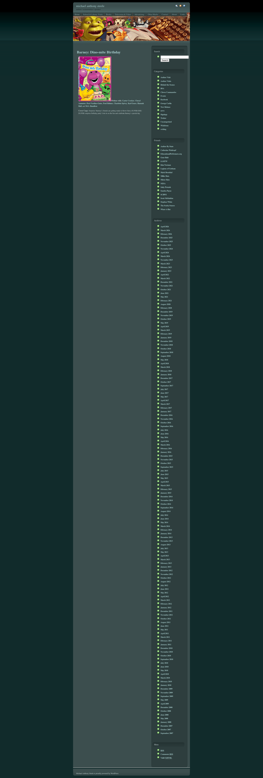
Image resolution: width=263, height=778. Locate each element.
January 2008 (166, 722)
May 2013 (164, 552)
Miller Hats (165, 176)
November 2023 (167, 259)
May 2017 (164, 396)
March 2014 (165, 526)
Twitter (163, 118)
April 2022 (165, 274)
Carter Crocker (128, 100)
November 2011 (167, 614)
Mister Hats (165, 179)
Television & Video (123, 14)
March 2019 (165, 330)
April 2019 (165, 326)
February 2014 (166, 529)
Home (77, 14)
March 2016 (165, 444)
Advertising (139, 14)
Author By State (167, 146)
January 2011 (166, 644)
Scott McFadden (167, 198)
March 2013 (165, 559)
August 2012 (165, 581)
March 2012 (165, 600)
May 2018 (164, 359)
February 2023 (166, 267)
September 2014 (167, 507)
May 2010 (164, 670)
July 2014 (164, 515)
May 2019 (164, 322)
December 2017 (166, 378)
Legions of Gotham (168, 168)
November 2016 (167, 419)
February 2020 (166, 307)
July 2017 (164, 389)
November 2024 (167, 248)
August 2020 (165, 304)
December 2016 (166, 415)
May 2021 (164, 296)
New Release (165, 107)
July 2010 (164, 662)
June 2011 (164, 626)
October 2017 (166, 382)
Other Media (153, 14)
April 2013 (165, 555)
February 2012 (166, 603)
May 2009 (164, 699)
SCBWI (164, 194)
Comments (167, 754)
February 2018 (166, 370)
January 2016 (166, 452)
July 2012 (164, 585)
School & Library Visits (93, 14)
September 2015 (167, 467)
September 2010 (167, 659)
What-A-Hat (165, 209)
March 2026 (165, 230)
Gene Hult (164, 157)
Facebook (164, 99)
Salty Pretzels (166, 187)
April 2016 (165, 441)
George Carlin (166, 103)
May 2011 (164, 629)
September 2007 (167, 733)
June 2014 (164, 518)
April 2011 (165, 633)
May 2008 (164, 718)
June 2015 (164, 474)
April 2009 (165, 703)
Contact (165, 14)
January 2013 (166, 566)
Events (163, 95)
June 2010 (164, 666)
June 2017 (164, 393)
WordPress (115, 773)
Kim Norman (166, 165)
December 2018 (166, 341)
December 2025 (166, 237)
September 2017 (167, 385)
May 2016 (164, 437)
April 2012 (165, 596)
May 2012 (164, 592)
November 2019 (167, 315)
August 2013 (165, 544)
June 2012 (164, 589)
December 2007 (166, 725)
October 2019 (166, 319)
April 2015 (165, 481)
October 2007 (166, 729)
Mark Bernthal (166, 172)
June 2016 (164, 433)
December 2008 (166, 707)
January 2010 (166, 685)
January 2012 (166, 607)
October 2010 (166, 655)
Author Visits (166, 81)
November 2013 (167, 541)
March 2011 (165, 637)
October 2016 (166, 422)
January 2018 (166, 374)
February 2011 (166, 640)
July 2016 (164, 430)
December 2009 (166, 688)
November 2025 (167, 241)
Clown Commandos (168, 92)
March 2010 (165, 677)
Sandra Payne (166, 190)
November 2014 (167, 500)
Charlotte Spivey (120, 103)
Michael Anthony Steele (90, 6)
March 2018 (165, 367)
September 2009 (167, 696)
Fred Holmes (108, 103)
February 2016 (166, 448)
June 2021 (164, 293)
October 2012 (166, 577)
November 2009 (167, 692)
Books (108, 14)
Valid (166, 757)
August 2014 (165, 511)
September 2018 (167, 352)
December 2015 (166, 455)
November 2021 (167, 285)
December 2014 (166, 496)
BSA (162, 88)
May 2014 (164, 522)
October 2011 (166, 618)
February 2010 (166, 681)
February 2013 (166, 563)
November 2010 (167, 651)
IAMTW (164, 161)
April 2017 (165, 400)
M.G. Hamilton (91, 106)
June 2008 (164, 714)
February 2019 (166, 333)
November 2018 (167, 344)
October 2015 (166, 463)
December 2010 (166, 648)
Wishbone (164, 125)
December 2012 (166, 570)
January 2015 (166, 492)
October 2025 (166, 245)
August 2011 (165, 622)
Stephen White (166, 201)
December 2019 (166, 311)
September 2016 (167, 426)
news (163, 110)
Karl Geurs (132, 103)
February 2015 (166, 489)
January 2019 (166, 337)
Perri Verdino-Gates (94, 103)
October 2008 (166, 711)
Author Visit (165, 77)
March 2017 (165, 404)
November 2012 (167, 574)
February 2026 (166, 234)
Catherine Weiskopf (168, 150)
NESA (163, 183)
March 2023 (165, 263)
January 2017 (166, 411)
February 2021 (166, 300)
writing (163, 129)
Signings (164, 114)
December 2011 (166, 611)
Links (182, 14)
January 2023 (166, 271)
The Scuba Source (168, 205)
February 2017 (166, 407)
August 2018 (165, 356)
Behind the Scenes (168, 84)
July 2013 (164, 548)
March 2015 (165, 485)
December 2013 (166, 537)
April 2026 (165, 226)
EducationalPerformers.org (171, 153)
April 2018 (165, 363)
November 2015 (167, 459)
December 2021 (166, 282)
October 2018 (166, 348)
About (174, 14)
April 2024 (165, 252)
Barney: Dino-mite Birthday (99, 52)
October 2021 (166, 289)
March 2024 (165, 256)
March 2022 (165, 278)
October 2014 (166, 504)
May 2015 (164, 478)
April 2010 (165, 674)
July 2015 (164, 470)
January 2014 (166, 533)
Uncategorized (166, 121)
